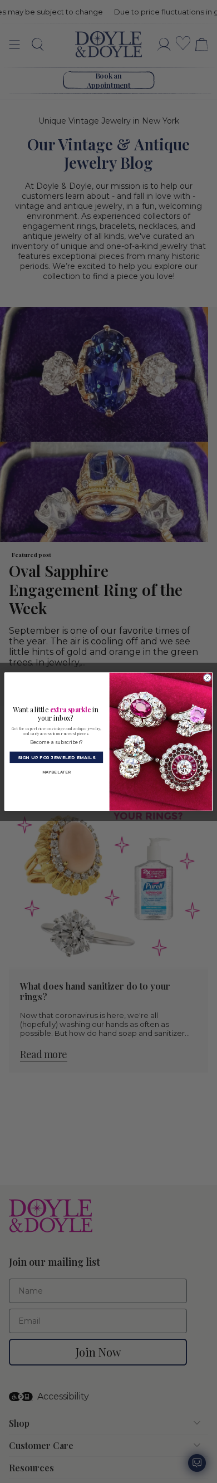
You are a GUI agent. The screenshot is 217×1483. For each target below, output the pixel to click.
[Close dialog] (207, 677)
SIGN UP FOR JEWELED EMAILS (56, 757)
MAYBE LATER (56, 772)
